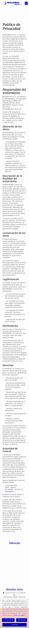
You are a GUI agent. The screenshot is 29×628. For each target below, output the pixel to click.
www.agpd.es (9, 491)
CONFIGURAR (8, 620)
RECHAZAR (21, 620)
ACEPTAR (14, 624)
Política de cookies (19, 615)
